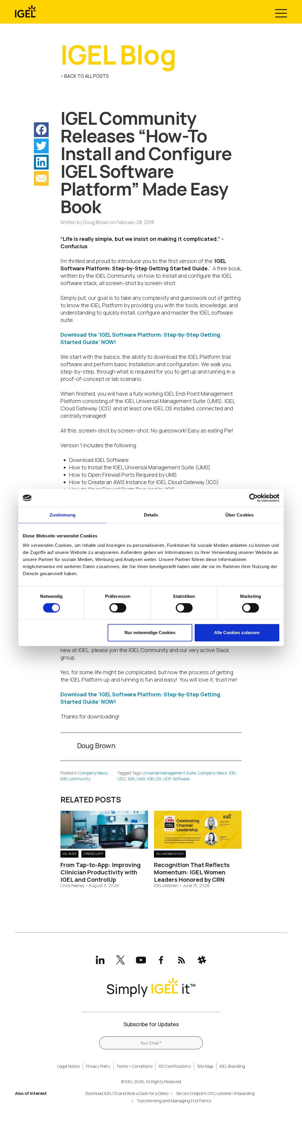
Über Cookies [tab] (239, 514)
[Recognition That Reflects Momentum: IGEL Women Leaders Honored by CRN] (198, 846)
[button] (41, 129)
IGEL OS (154, 779)
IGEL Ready (69, 854)
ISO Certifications (175, 1066)
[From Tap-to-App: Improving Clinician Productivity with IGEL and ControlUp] (104, 846)
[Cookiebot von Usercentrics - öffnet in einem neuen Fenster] (253, 498)
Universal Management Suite (169, 773)
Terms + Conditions (134, 1066)
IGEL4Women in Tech (170, 854)
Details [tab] (151, 514)
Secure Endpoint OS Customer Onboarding (215, 1093)
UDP (167, 779)
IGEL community (75, 779)
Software (181, 779)
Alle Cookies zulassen (237, 632)
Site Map (205, 1066)
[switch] (117, 608)
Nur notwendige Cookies (149, 632)
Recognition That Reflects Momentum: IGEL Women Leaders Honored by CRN (192, 872)
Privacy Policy (98, 1066)
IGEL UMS (136, 779)
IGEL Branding (232, 1066)
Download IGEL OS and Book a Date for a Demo (126, 1093)
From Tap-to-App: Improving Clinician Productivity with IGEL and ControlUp (100, 872)
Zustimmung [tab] (63, 514)
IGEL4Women (166, 885)
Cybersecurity (93, 854)
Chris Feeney (72, 885)
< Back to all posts (84, 76)
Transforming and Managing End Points (174, 1100)
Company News (92, 773)
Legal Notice (68, 1066)
